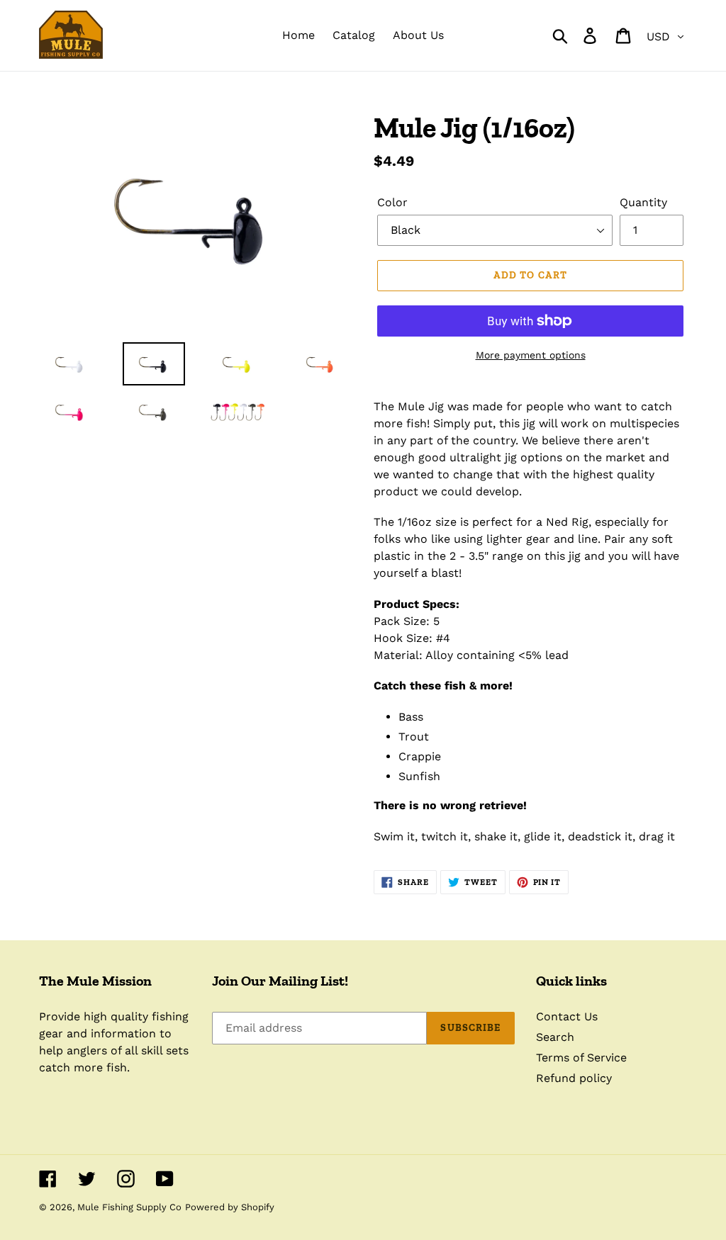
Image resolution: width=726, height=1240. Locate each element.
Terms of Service (581, 1057)
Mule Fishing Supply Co (129, 1207)
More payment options (531, 355)
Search (555, 1037)
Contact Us (567, 1016)
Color (392, 202)
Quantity (643, 202)
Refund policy (574, 1078)
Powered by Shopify (229, 1207)
